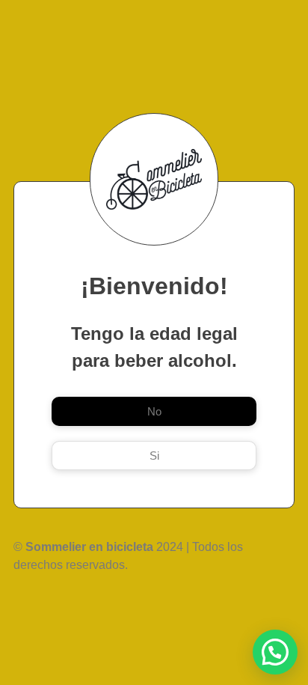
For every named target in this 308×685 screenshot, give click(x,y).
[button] (275, 652)
